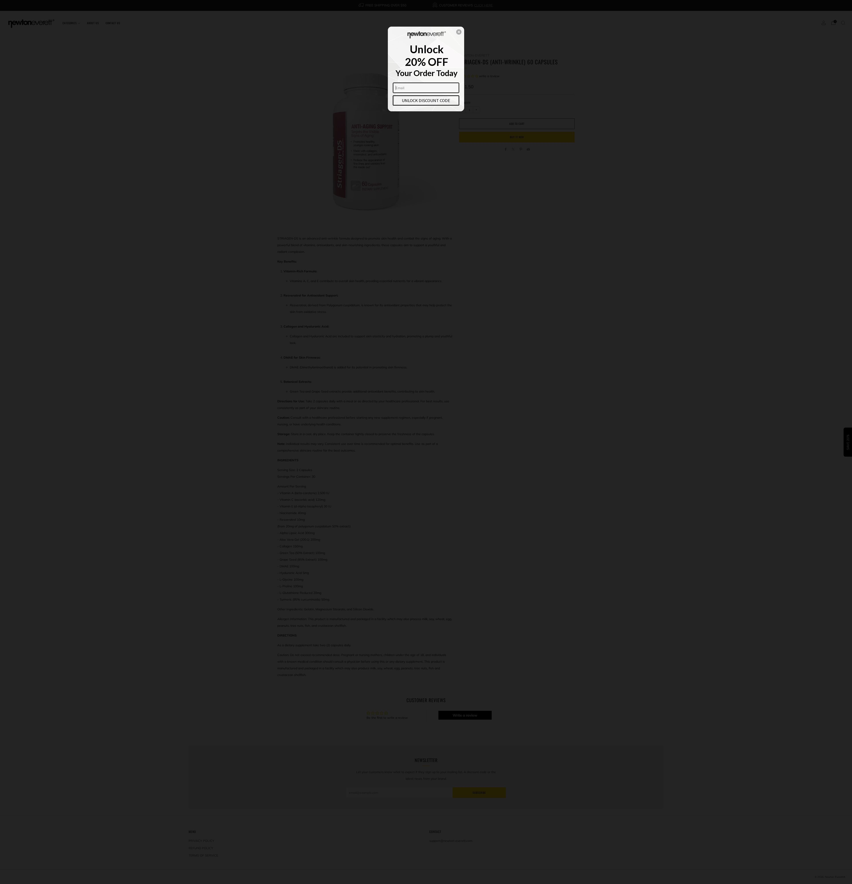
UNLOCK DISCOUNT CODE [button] (426, 100)
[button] (459, 32)
